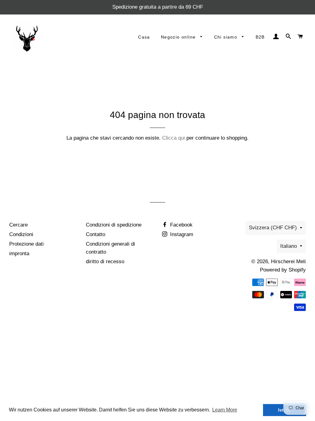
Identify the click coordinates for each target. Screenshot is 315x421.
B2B (260, 37)
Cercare (18, 225)
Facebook (181, 225)
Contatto (95, 234)
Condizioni (21, 234)
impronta (19, 253)
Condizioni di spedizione (114, 225)
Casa (144, 37)
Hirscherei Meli (288, 261)
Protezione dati (26, 244)
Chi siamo (226, 37)
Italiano (288, 246)
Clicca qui (173, 138)
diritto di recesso (105, 261)
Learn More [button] (224, 409)
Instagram (181, 234)
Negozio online (179, 37)
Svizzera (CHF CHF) (273, 228)
